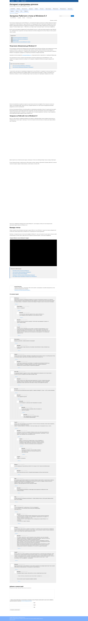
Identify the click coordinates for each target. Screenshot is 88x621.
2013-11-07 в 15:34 (21, 422)
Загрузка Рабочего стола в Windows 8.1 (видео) (21, 41)
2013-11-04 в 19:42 (21, 388)
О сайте (17, 1)
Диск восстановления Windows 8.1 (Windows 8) (21, 65)
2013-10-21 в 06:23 (23, 339)
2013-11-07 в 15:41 (24, 430)
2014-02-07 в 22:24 (24, 514)
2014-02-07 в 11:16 (20, 505)
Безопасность (24, 8)
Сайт (34, 607)
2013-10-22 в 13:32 (24, 361)
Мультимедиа (48, 8)
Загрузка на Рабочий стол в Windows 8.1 (20, 39)
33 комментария (29, 17)
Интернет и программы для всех (24, 4)
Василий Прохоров (13, 17)
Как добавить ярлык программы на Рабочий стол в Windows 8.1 (25, 276)
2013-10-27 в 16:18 (22, 371)
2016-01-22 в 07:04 (23, 327)
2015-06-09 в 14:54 (21, 564)
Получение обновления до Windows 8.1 (20, 37)
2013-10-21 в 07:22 (24, 319)
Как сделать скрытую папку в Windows (20, 273)
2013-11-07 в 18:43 (29, 407)
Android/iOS (12, 8)
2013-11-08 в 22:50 (29, 448)
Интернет (42, 8)
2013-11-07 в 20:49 (31, 414)
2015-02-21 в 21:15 (24, 456)
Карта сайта (23, 1)
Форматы (26, 11)
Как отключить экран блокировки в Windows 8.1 (22, 272)
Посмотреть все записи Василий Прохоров (22, 290)
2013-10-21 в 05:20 (23, 298)
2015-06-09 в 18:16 (24, 571)
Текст (21, 11)
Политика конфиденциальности (15, 618)
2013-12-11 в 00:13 (20, 496)
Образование (55, 8)
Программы (70, 8)
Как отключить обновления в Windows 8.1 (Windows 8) (23, 67)
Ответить (19, 310)
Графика (36, 8)
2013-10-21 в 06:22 (26, 306)
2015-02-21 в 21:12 (21, 552)
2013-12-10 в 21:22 (20, 478)
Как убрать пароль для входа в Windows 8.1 (21, 270)
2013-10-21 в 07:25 (24, 345)
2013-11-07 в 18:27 (26, 401)
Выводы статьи (16, 40)
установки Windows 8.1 (26, 55)
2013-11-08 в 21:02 (26, 438)
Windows (18, 8)
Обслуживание (63, 8)
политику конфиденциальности (26, 600)
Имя (34, 602)
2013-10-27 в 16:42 (24, 378)
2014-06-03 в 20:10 (24, 535)
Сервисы (12, 11)
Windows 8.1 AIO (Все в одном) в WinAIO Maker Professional (24, 274)
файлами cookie (39, 618)
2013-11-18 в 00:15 (21, 464)
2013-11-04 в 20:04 (24, 395)
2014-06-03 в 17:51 (21, 527)
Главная (12, 1)
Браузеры (31, 8)
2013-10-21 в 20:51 (26, 312)
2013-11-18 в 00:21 (24, 470)
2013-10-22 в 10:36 (21, 354)
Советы (17, 11)
